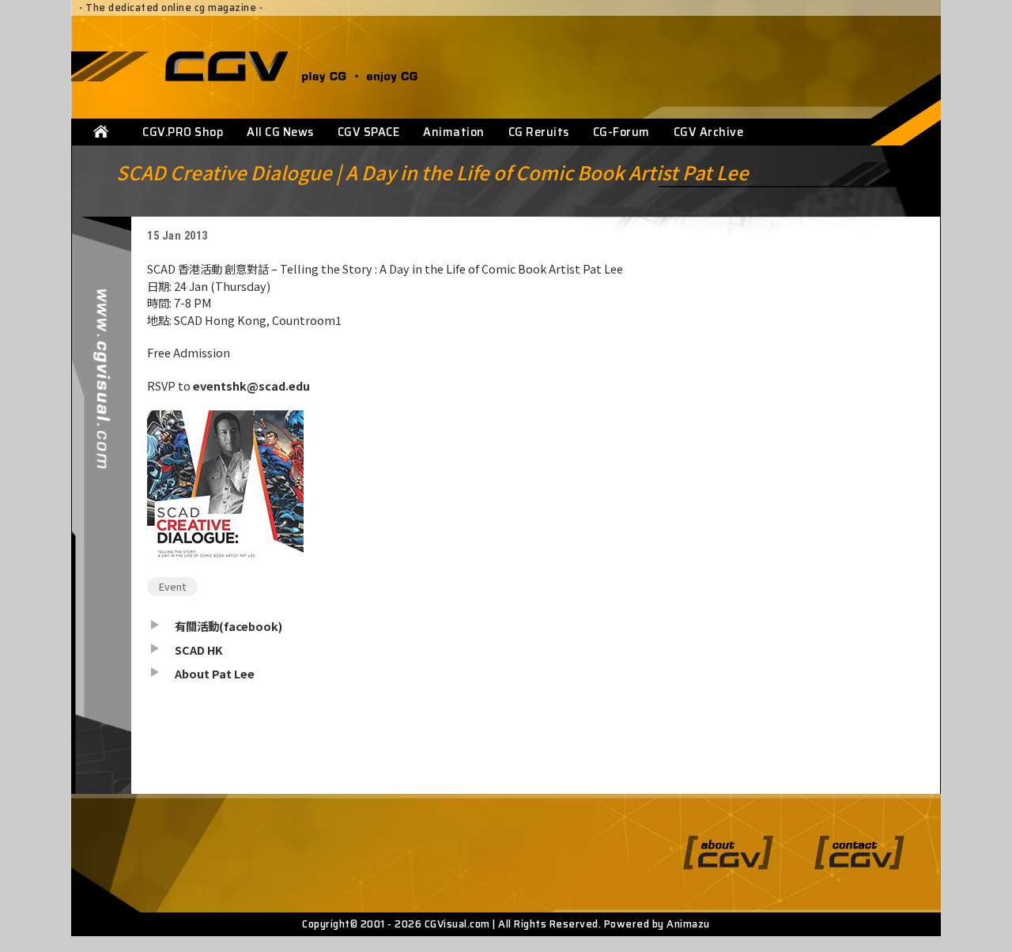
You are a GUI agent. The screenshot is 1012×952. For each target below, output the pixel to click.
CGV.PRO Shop (182, 132)
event (172, 586)
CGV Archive (709, 132)
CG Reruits (538, 132)
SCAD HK (199, 649)
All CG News (280, 132)
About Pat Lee (215, 673)
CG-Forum (621, 132)
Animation (454, 132)
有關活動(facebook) (228, 626)
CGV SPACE (369, 132)
